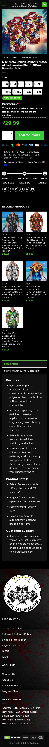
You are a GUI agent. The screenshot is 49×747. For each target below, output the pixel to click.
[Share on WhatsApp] (4, 189)
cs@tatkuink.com (23, 551)
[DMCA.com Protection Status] (12, 737)
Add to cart (29, 135)
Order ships (24, 182)
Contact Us (8, 674)
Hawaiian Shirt (29, 57)
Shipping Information (14, 639)
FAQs (5, 656)
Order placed (8, 182)
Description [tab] (11, 364)
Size (5, 77)
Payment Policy (11, 645)
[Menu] (4, 4)
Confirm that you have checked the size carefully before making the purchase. (22, 111)
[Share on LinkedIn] (32, 189)
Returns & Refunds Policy (16, 634)
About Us (7, 679)
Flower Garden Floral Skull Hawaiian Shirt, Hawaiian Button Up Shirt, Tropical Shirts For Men (36, 242)
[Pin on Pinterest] (26, 189)
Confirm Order (10, 104)
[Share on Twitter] (15, 189)
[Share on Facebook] (10, 189)
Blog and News (10, 691)
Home (5, 57)
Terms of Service (12, 628)
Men (15, 57)
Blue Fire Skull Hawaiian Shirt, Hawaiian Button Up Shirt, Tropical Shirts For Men (36, 292)
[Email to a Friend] (21, 189)
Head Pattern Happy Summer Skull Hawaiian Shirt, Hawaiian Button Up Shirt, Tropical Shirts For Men (12, 244)
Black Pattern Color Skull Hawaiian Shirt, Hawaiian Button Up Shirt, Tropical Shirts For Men (12, 292)
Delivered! (42, 182)
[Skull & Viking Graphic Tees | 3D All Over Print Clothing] (24, 4)
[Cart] (44, 4)
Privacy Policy (10, 685)
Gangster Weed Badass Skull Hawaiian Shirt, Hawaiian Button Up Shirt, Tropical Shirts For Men (12, 340)
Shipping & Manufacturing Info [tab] (22, 371)
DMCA (5, 651)
